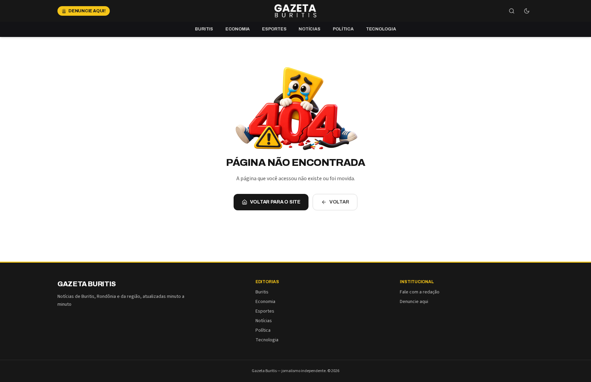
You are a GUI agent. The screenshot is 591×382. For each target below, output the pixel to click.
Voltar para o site (275, 202)
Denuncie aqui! (87, 11)
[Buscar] (511, 11)
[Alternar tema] (527, 11)
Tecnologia (381, 29)
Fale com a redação (419, 292)
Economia (237, 29)
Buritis (204, 29)
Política (343, 29)
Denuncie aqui (414, 301)
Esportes (274, 29)
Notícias (309, 29)
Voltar (339, 202)
